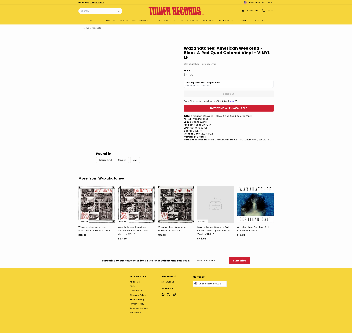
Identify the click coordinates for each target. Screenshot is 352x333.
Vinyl (135, 160)
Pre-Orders (188, 20)
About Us (135, 281)
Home (86, 28)
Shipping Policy (138, 295)
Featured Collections (134, 20)
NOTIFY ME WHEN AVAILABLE (228, 108)
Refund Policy (137, 299)
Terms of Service (139, 308)
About (242, 20)
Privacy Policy (137, 303)
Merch (207, 20)
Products (96, 28)
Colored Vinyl (105, 160)
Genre (91, 20)
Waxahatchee (192, 64)
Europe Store (97, 2)
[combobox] (100, 11)
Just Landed (164, 20)
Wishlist (260, 20)
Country (122, 160)
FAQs (132, 286)
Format (108, 20)
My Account (136, 312)
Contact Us (136, 290)
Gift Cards (226, 20)
